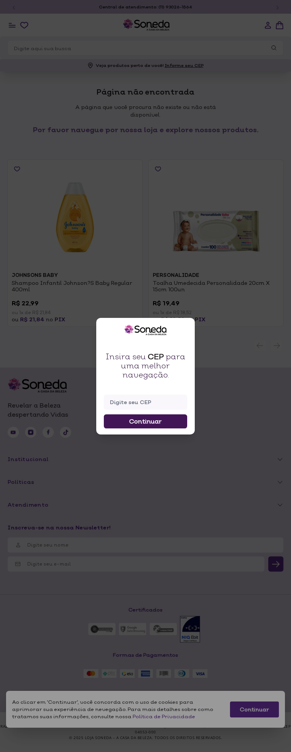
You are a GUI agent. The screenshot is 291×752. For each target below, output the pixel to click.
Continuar (145, 421)
